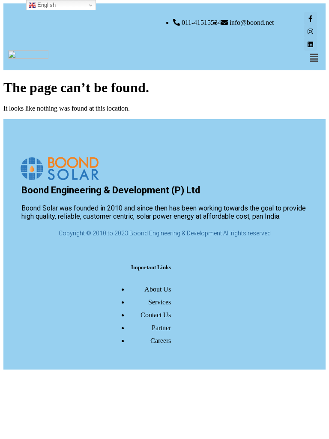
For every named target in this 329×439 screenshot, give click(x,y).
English (46, 5)
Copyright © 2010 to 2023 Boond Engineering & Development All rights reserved (165, 233)
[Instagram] (310, 31)
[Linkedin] (310, 44)
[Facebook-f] (310, 18)
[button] (314, 58)
